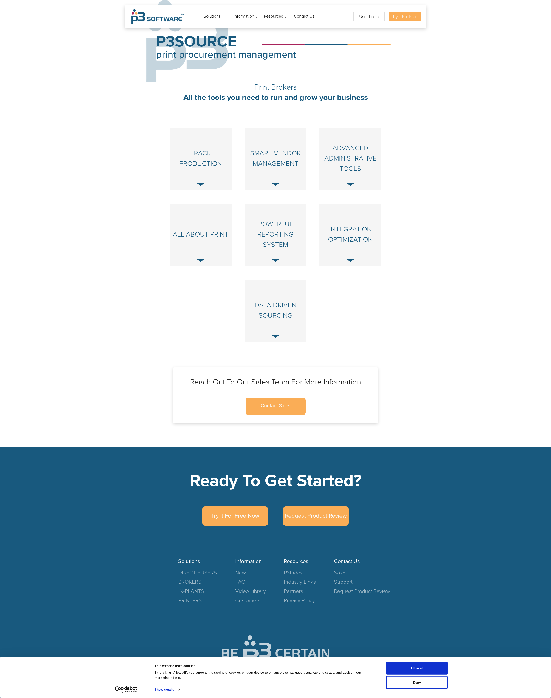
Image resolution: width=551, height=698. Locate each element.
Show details (164, 689)
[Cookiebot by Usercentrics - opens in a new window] (126, 689)
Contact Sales (276, 406)
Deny (417, 682)
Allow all (416, 668)
